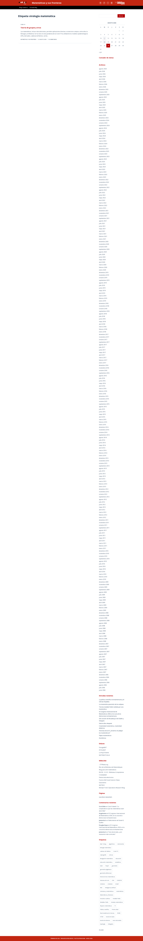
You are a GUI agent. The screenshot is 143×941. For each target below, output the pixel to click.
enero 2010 (102, 579)
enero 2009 (102, 610)
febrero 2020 (103, 267)
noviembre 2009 (104, 584)
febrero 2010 (103, 577)
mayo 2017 (102, 352)
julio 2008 (102, 626)
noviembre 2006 (104, 677)
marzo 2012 (102, 512)
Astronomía (121, 844)
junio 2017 (102, 350)
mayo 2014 (102, 445)
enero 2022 (102, 208)
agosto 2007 (103, 654)
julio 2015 (102, 409)
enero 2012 (102, 517)
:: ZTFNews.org (103, 764)
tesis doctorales (117, 920)
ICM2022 (102, 884)
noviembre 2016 (104, 368)
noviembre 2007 (104, 646)
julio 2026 (102, 71)
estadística (118, 862)
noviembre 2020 (104, 244)
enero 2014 (102, 455)
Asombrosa (102, 738)
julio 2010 (102, 564)
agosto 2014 (103, 437)
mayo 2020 (102, 260)
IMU (101, 887)
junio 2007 (102, 659)
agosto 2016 (103, 376)
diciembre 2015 (103, 396)
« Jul (100, 52)
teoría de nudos (110, 917)
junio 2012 (102, 504)
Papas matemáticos (105, 735)
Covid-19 (23, 24)
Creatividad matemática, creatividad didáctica (110, 727)
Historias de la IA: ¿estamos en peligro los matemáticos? (111, 732)
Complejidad (103, 775)
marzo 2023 (102, 172)
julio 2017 (102, 347)
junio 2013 (102, 474)
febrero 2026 (103, 84)
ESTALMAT (102, 750)
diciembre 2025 (103, 89)
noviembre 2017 (104, 337)
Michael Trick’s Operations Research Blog (112, 788)
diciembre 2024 (103, 118)
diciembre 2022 (103, 180)
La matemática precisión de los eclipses (111, 704)
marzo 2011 (102, 543)
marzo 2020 (102, 265)
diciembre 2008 (103, 613)
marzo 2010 (102, 574)
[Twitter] (104, 3)
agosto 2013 (103, 468)
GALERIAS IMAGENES (105, 797)
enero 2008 (102, 641)
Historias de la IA (104, 880)
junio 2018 (102, 319)
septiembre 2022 (104, 187)
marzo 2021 (102, 234)
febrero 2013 (103, 484)
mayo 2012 (102, 507)
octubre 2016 (103, 370)
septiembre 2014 (104, 435)
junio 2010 (102, 566)
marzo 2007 (102, 667)
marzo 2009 (102, 605)
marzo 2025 (102, 110)
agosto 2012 (103, 499)
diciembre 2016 (103, 365)
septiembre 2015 (104, 404)
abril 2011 (102, 541)
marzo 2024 (102, 141)
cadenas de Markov (105, 851)
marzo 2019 (102, 296)
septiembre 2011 (104, 528)
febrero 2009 (103, 608)
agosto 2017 (103, 345)
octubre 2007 (103, 649)
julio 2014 (102, 440)
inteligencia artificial (110, 887)
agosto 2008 (103, 623)
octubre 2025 (103, 92)
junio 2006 (102, 690)
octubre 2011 (103, 525)
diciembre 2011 (103, 520)
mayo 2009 (102, 600)
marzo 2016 (102, 388)
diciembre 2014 (103, 427)
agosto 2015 (103, 407)
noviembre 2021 (104, 213)
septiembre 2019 (104, 280)
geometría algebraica (105, 869)
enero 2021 (102, 239)
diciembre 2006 (103, 675)
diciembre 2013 (103, 458)
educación (118, 858)
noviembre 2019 (104, 275)
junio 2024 (102, 133)
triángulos (110, 924)
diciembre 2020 (103, 241)
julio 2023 (102, 162)
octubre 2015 (103, 401)
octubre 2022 (103, 185)
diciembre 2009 (103, 582)
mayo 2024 (102, 136)
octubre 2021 (103, 216)
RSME (118, 913)
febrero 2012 (103, 515)
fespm (107, 866)
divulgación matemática (106, 858)
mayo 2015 (102, 414)
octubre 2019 (103, 278)
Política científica (104, 909)
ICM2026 (110, 884)
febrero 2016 (103, 391)
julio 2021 (102, 223)
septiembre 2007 (104, 651)
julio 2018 (102, 316)
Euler (101, 866)
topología (102, 924)
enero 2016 (102, 394)
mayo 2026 (102, 76)
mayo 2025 (102, 105)
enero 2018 (102, 332)
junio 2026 (102, 74)
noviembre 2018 (104, 306)
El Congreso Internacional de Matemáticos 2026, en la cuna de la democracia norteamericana (110, 714)
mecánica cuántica (105, 898)
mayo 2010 (102, 569)
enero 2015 (102, 425)
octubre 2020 (103, 247)
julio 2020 (102, 254)
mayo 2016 (102, 383)
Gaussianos (102, 783)
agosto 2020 (103, 252)
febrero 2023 (103, 174)
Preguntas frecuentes (67, 938)
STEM (101, 917)
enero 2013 (102, 486)
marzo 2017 (102, 357)
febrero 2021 (103, 236)
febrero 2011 (103, 546)
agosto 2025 (103, 97)
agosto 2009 (103, 592)
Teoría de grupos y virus (31, 28)
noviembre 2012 (104, 492)
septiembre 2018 (104, 311)
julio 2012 (102, 502)
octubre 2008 (103, 618)
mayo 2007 (102, 662)
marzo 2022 (102, 203)
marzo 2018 (102, 327)
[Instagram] (111, 3)
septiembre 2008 (104, 620)
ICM (113, 880)
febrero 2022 (103, 205)
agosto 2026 (103, 69)
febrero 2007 (103, 669)
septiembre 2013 (104, 466)
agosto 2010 (103, 561)
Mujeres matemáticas (106, 906)
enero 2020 (102, 270)
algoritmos (112, 844)
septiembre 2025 (104, 94)
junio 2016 (102, 381)
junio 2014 (102, 443)
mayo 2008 (102, 631)
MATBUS (102, 785)
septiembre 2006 (104, 682)
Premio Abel (115, 909)
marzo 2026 (102, 82)
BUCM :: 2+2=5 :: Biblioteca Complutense (111, 772)
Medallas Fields (104, 902)
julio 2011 (102, 533)
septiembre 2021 (104, 218)
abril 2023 (102, 169)
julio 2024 (102, 131)
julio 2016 (102, 378)
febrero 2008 (103, 639)
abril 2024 (102, 138)
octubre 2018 (103, 309)
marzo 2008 (102, 636)
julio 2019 (102, 285)
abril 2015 (102, 417)
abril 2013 (102, 479)
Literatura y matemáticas (107, 891)
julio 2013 (102, 471)
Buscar (121, 16)
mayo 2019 (102, 290)
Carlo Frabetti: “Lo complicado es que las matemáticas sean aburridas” (111, 809)
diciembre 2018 (103, 303)
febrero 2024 (103, 144)
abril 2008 (102, 633)
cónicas (111, 855)
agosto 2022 (103, 190)
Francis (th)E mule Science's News (109, 780)
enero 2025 (102, 115)
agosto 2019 (103, 283)
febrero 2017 (103, 360)
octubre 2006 (103, 680)
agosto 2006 (103, 685)
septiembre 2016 (104, 373)
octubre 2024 (103, 123)
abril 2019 (102, 293)
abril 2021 (102, 231)
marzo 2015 (102, 419)
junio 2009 (102, 597)
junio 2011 (102, 535)
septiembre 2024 (104, 125)
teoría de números (105, 920)
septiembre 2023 (104, 156)
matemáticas (119, 891)
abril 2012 (102, 510)
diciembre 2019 (103, 272)
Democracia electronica (106, 777)
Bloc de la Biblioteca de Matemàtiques (110, 767)
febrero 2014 (103, 453)
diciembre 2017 (103, 334)
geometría (114, 866)
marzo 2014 (102, 450)
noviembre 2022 (104, 182)
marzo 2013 (102, 481)
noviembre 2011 (104, 522)
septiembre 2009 (104, 590)
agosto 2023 (103, 159)
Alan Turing (103, 844)
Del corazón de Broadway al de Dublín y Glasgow (111, 720)
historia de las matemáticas (107, 877)
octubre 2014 (103, 432)
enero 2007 (102, 672)
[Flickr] (108, 3)
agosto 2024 (103, 128)
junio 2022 (102, 195)
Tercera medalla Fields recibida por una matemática (111, 708)
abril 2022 (102, 200)
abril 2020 (102, 262)
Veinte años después (105, 723)
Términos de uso (55, 938)
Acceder (101, 930)
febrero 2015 (103, 422)
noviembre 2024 (104, 120)
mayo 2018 (102, 321)
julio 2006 (102, 688)
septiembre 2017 (104, 342)
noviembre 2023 (104, 151)
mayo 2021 (102, 229)
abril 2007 (102, 664)
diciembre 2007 (103, 644)
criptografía (103, 855)
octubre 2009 (103, 587)
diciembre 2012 (103, 489)
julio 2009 (102, 595)
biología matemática (105, 847)
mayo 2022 (102, 198)
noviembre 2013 (104, 461)
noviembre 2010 (104, 553)
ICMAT (117, 884)
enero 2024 (102, 146)
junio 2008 (102, 628)
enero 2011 (102, 548)
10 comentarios (52, 39)
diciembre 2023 (103, 149)
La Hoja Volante (104, 752)
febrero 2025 (103, 113)
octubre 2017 (103, 339)
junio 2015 (102, 412)
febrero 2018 (103, 329)
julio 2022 (102, 192)
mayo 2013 (102, 476)
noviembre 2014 (104, 430)
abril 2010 (102, 572)
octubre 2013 (103, 463)
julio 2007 (102, 657)
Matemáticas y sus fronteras (46, 2)
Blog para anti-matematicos (107, 770)
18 (104, 42)
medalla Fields (116, 898)
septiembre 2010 (104, 559)
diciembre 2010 (103, 551)
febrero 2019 (103, 298)
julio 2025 (102, 100)
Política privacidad (79, 938)
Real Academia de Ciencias (107, 913)
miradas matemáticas (117, 902)
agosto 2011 (103, 530)
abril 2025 (102, 107)
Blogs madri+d (23, 7)
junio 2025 (102, 102)
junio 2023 (102, 164)
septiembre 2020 (104, 249)
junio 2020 (102, 257)
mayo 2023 (102, 167)
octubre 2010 (103, 556)
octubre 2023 (103, 154)
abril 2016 (102, 386)
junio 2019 (102, 288)
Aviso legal (89, 938)
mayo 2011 (102, 538)
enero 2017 (102, 363)
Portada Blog (33, 7)
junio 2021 (102, 226)
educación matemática (106, 862)
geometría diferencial (105, 873)
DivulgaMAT (103, 747)
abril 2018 (102, 324)
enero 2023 (102, 177)
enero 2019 (102, 301)
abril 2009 (102, 602)
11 (104, 38)
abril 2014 (102, 448)
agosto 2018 (103, 314)
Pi (115, 906)
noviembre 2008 (104, 615)
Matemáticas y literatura (106, 895)
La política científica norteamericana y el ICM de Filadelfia (111, 701)
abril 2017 (102, 355)
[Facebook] (100, 3)
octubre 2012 (103, 494)
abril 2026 (102, 79)
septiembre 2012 (104, 497)
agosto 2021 (103, 221)
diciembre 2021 (103, 211)
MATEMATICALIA (104, 755)
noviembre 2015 (104, 399)
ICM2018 (119, 880)
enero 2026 (102, 87)
